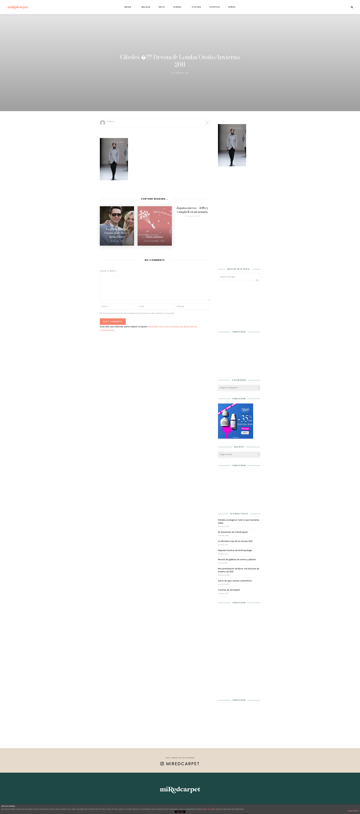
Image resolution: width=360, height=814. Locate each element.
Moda (128, 7)
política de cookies (208, 809)
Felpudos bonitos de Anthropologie (235, 550)
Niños (232, 7)
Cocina (196, 7)
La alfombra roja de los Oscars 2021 (235, 541)
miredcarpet (183, 764)
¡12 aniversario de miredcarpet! (233, 532)
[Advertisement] (239, 215)
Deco (162, 7)
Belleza (146, 7)
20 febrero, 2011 (180, 73)
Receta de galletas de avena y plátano (237, 559)
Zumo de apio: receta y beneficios (235, 580)
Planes (177, 7)
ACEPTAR (180, 812)
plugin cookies (353, 811)
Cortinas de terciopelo (229, 589)
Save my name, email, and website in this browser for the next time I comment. (138, 313)
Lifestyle (214, 7)
